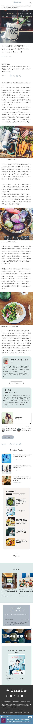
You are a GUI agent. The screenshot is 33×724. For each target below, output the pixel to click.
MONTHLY (22, 494)
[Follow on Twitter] (14, 696)
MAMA (7, 6)
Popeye (28, 712)
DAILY (9, 494)
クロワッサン (17, 712)
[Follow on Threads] (26, 696)
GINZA (21, 712)
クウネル (25, 712)
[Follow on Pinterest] (18, 696)
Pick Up (16, 569)
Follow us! (16, 640)
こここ (23, 713)
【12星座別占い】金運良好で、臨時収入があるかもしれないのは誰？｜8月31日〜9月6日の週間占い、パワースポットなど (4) (19, 719)
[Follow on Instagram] (7, 696)
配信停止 (26, 619)
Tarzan (12, 713)
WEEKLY (16, 494)
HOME (3, 6)
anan (4, 712)
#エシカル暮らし (8, 437)
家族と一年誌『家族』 (16, 383)
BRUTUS (7, 712)
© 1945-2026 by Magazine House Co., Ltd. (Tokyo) (16, 709)
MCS (26, 713)
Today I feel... (7, 716)
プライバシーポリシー (19, 622)
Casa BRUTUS (12, 712)
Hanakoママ (19, 713)
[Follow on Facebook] (11, 696)
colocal (15, 713)
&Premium (8, 713)
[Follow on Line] (22, 696)
